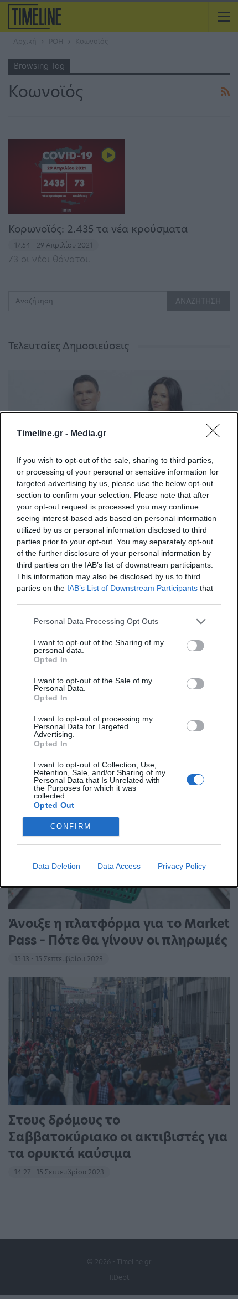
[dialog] (119, 650)
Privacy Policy (182, 866)
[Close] (216, 434)
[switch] (195, 645)
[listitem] (119, 621)
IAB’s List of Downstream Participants (132, 588)
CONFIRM (70, 826)
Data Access (119, 866)
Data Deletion (56, 866)
